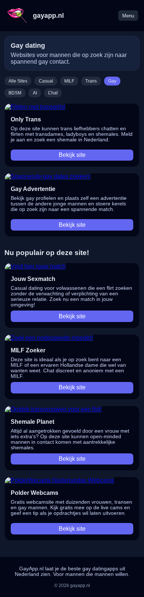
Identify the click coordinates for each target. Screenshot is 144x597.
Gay (112, 81)
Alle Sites (17, 81)
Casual (46, 81)
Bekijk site (72, 155)
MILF (69, 81)
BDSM (14, 92)
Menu (128, 16)
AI (35, 92)
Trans (91, 81)
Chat (53, 92)
